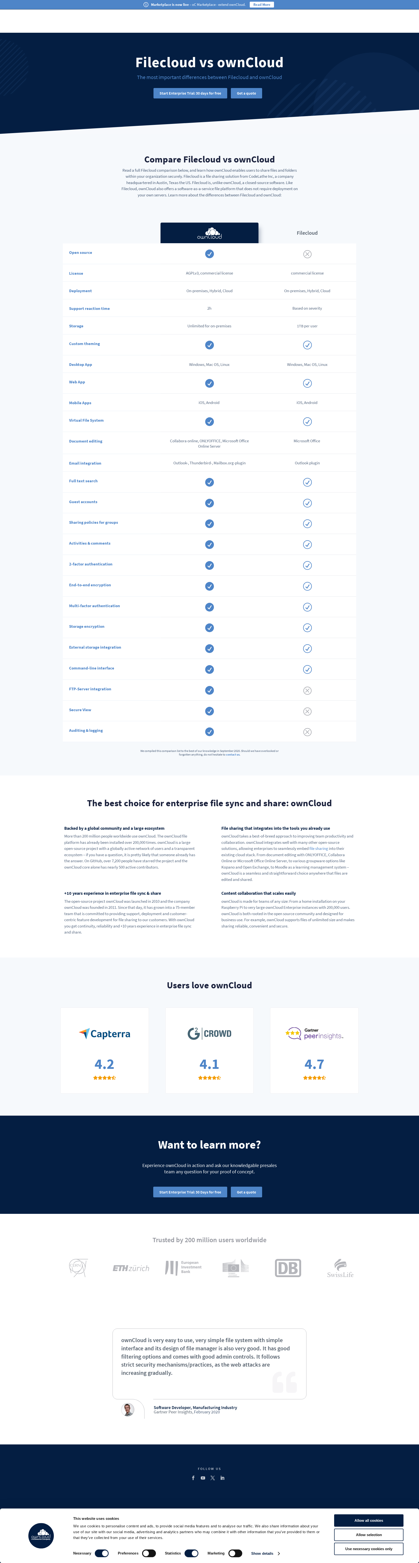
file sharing (318, 848)
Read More (261, 4)
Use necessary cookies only (368, 1549)
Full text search (83, 480)
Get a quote (246, 93)
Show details (262, 1553)
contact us (233, 754)
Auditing (77, 730)
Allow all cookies (369, 1520)
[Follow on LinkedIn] (222, 1478)
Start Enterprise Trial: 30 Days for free (190, 1192)
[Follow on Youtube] (203, 1478)
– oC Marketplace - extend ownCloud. (198, 4)
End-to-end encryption (90, 585)
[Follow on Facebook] (193, 1478)
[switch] (149, 1553)
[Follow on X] (212, 1478)
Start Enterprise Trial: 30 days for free (190, 93)
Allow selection (369, 1535)
